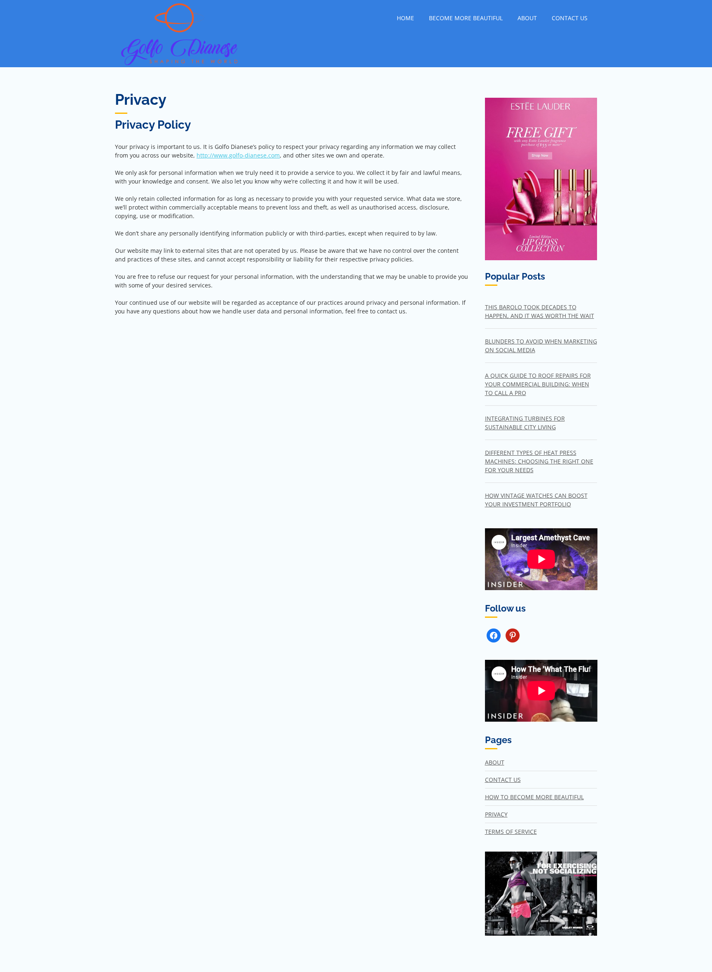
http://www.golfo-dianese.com (238, 155)
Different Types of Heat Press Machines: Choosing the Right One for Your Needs (539, 461)
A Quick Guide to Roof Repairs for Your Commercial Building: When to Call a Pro (538, 384)
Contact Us (570, 18)
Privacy (496, 814)
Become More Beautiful (466, 18)
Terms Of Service (511, 831)
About (527, 18)
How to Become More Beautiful (534, 797)
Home (405, 18)
